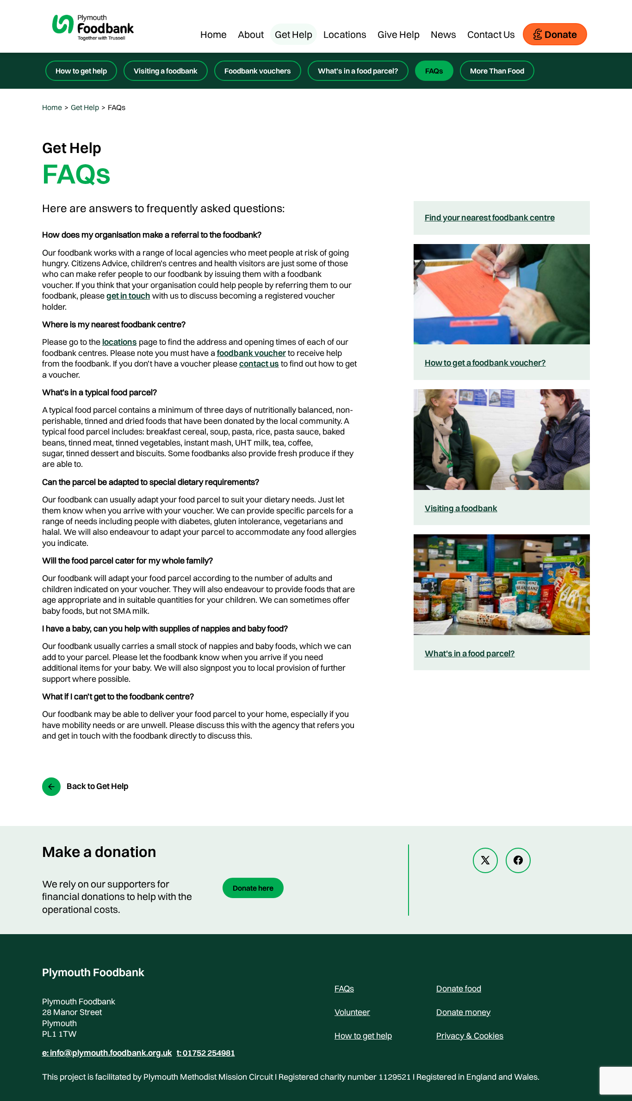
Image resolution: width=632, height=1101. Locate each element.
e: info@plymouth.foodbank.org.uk (107, 1053)
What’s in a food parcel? (358, 70)
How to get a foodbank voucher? (485, 362)
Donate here (253, 888)
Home (213, 34)
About (251, 34)
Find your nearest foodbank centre (490, 217)
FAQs (434, 70)
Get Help (293, 34)
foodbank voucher (251, 353)
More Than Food (497, 70)
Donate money (463, 1012)
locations (119, 341)
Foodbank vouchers (257, 70)
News (443, 34)
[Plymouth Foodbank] (93, 48)
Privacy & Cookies (469, 1035)
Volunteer (352, 1012)
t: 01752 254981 (206, 1053)
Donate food (458, 988)
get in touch (128, 295)
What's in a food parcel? (470, 653)
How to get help (81, 70)
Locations (344, 34)
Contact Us (491, 34)
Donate (561, 34)
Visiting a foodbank (166, 70)
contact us (259, 363)
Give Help (399, 34)
